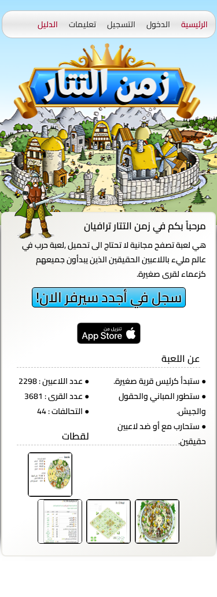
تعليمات (82, 24)
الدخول (158, 24)
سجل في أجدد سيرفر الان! (109, 297)
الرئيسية (194, 24)
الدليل (48, 24)
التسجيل (121, 24)
